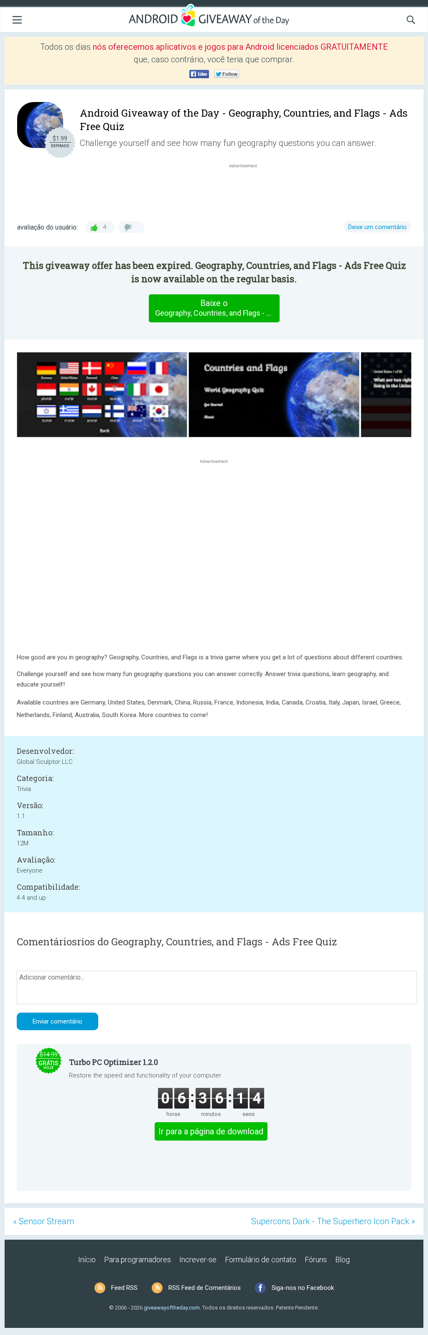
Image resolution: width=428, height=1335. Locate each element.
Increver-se (198, 1259)
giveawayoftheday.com (172, 1307)
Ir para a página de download (210, 1131)
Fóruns (316, 1259)
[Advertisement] (247, 190)
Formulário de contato (260, 1259)
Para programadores (137, 1259)
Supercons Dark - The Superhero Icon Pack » (333, 1221)
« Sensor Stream (43, 1221)
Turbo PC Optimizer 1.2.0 (113, 1062)
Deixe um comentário (377, 227)
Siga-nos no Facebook (303, 1288)
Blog (342, 1259)
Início (87, 1259)
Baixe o (217, 307)
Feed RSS (124, 1288)
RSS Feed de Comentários (204, 1288)
